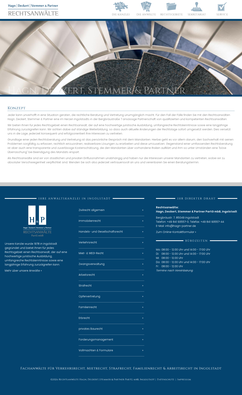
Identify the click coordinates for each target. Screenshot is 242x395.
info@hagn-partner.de (180, 226)
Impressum (184, 379)
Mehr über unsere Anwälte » (23, 270)
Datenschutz (165, 379)
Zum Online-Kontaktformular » (176, 232)
